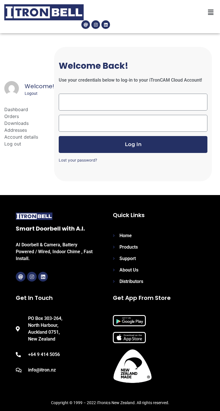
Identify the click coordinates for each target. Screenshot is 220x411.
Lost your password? (78, 160)
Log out (12, 144)
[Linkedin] (105, 24)
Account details (21, 137)
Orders (11, 116)
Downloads (16, 123)
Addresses (15, 130)
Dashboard (16, 109)
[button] (211, 12)
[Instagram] (95, 24)
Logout (31, 93)
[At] (85, 24)
